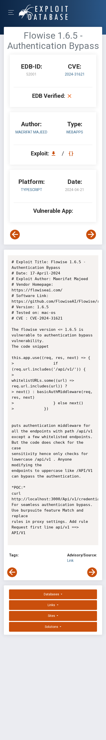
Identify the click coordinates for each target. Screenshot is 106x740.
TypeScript (31, 190)
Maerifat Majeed (31, 132)
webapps (74, 132)
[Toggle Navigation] (12, 12)
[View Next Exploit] (91, 234)
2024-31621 (75, 74)
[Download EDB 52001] (54, 153)
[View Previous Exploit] (15, 234)
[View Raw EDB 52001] (71, 153)
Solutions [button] (52, 627)
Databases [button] (52, 594)
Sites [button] (52, 616)
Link (70, 560)
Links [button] (52, 605)
